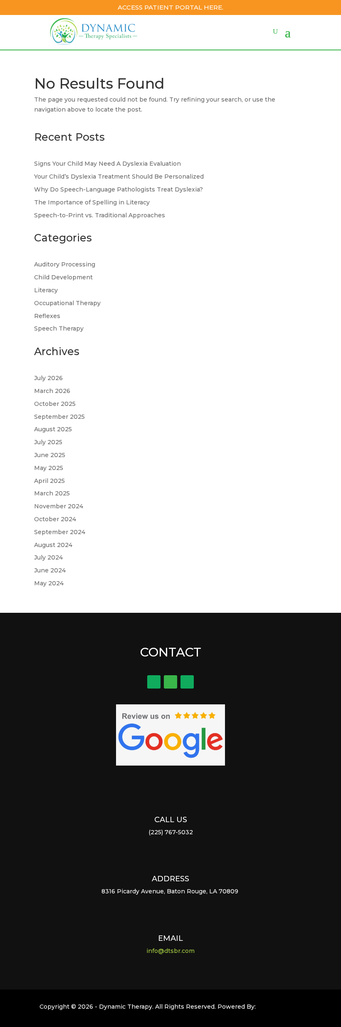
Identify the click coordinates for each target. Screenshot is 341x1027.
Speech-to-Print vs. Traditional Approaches (99, 215)
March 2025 (52, 493)
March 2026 (52, 391)
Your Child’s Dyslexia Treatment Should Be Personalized (119, 176)
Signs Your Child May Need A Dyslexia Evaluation (107, 163)
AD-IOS (279, 1008)
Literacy (46, 290)
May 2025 (48, 468)
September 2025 (59, 416)
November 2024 (58, 506)
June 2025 (49, 455)
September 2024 (59, 532)
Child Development (63, 277)
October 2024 (55, 519)
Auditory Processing (64, 264)
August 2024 (53, 545)
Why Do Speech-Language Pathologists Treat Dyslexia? (118, 189)
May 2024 (49, 583)
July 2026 (48, 378)
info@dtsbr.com (170, 951)
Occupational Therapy (67, 303)
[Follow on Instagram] (170, 682)
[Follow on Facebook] (154, 682)
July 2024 (48, 557)
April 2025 (49, 481)
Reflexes (47, 316)
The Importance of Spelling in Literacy (92, 202)
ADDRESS (170, 878)
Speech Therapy (59, 328)
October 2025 (55, 404)
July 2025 (48, 442)
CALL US (170, 819)
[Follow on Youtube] (187, 682)
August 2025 (53, 429)
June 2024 (50, 570)
